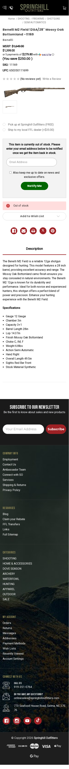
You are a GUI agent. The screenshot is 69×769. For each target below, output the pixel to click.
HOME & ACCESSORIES (17, 563)
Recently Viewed (13, 653)
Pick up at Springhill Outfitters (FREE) (31, 124)
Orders (7, 623)
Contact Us (9, 464)
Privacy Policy (11, 490)
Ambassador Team (14, 469)
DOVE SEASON (12, 568)
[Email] (23, 230)
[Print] (33, 230)
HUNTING (8, 584)
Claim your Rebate (14, 519)
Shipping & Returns (14, 485)
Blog (5, 514)
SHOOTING (9, 558)
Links (6, 529)
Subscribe (56, 429)
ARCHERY (9, 573)
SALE (6, 599)
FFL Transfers (11, 524)
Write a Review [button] (52, 79)
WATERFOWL (11, 579)
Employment (10, 459)
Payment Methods (14, 643)
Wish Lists (9, 648)
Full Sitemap (10, 534)
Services (8, 480)
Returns (7, 628)
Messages (9, 633)
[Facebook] (14, 230)
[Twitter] (43, 230)
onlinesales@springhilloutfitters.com (36, 698)
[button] (34, 54)
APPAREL (9, 589)
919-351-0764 (23, 687)
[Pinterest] (52, 230)
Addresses (9, 638)
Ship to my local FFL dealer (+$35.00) (31, 129)
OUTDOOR (9, 594)
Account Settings (13, 658)
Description (34, 249)
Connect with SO (13, 474)
